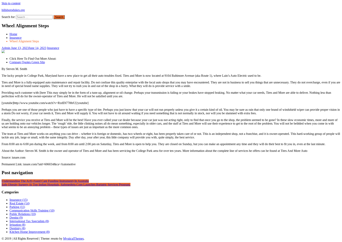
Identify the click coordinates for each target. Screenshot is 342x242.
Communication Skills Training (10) (32, 210)
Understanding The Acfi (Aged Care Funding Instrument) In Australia (45, 181)
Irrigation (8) (17, 224)
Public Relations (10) (23, 214)
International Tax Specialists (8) (29, 221)
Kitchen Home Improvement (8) (30, 231)
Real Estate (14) (19, 203)
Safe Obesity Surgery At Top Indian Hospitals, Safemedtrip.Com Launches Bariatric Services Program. (66, 184)
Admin (6, 48)
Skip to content (11, 3)
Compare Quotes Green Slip (27, 62)
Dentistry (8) (17, 228)
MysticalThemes (73, 238)
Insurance (53, 48)
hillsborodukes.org (13, 10)
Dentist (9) (16, 217)
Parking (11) (17, 207)
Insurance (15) (19, 199)
